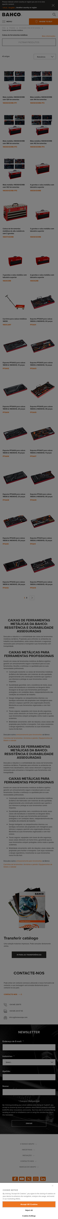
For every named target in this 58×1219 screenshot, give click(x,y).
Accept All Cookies (29, 1204)
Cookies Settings (29, 1216)
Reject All (29, 1210)
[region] (29, 1201)
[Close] (52, 1185)
